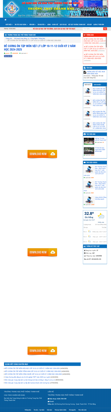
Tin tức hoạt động (21, 24)
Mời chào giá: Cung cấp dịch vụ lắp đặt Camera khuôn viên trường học (27, 383)
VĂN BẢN (89, 68)
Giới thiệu (9, 24)
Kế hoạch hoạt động (20, 38)
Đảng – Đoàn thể (52, 24)
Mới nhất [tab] (88, 84)
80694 (92, 155)
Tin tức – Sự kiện (39, 410)
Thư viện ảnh (90, 134)
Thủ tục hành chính (60, 410)
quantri (7, 53)
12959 (92, 204)
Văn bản (32, 24)
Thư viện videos (91, 162)
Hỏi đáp (89, 24)
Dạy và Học (63, 24)
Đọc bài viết (8, 56)
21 (103, 142)
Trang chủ (9, 38)
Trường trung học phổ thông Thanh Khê (21, 35)
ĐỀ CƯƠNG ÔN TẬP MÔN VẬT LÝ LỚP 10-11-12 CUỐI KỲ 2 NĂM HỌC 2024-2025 (94, 49)
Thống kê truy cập (93, 246)
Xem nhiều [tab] (97, 84)
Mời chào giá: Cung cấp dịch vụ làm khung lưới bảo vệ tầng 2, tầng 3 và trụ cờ (30, 380)
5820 (92, 193)
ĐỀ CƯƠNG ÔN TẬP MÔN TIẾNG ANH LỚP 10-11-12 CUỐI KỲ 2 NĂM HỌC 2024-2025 (33, 371)
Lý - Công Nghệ (33, 38)
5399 (92, 177)
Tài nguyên (41, 24)
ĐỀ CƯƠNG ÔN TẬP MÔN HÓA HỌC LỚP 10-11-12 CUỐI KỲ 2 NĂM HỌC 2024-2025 (32, 368)
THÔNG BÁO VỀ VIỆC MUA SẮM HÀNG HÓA (96, 73)
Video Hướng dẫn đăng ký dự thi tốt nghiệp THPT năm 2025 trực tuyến (27, 377)
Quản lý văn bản (98, 24)
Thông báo (41, 38)
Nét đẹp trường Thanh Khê (76, 24)
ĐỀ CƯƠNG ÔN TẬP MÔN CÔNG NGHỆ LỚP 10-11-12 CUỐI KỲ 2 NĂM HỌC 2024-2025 (33, 374)
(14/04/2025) (102, 43)
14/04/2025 (15, 53)
